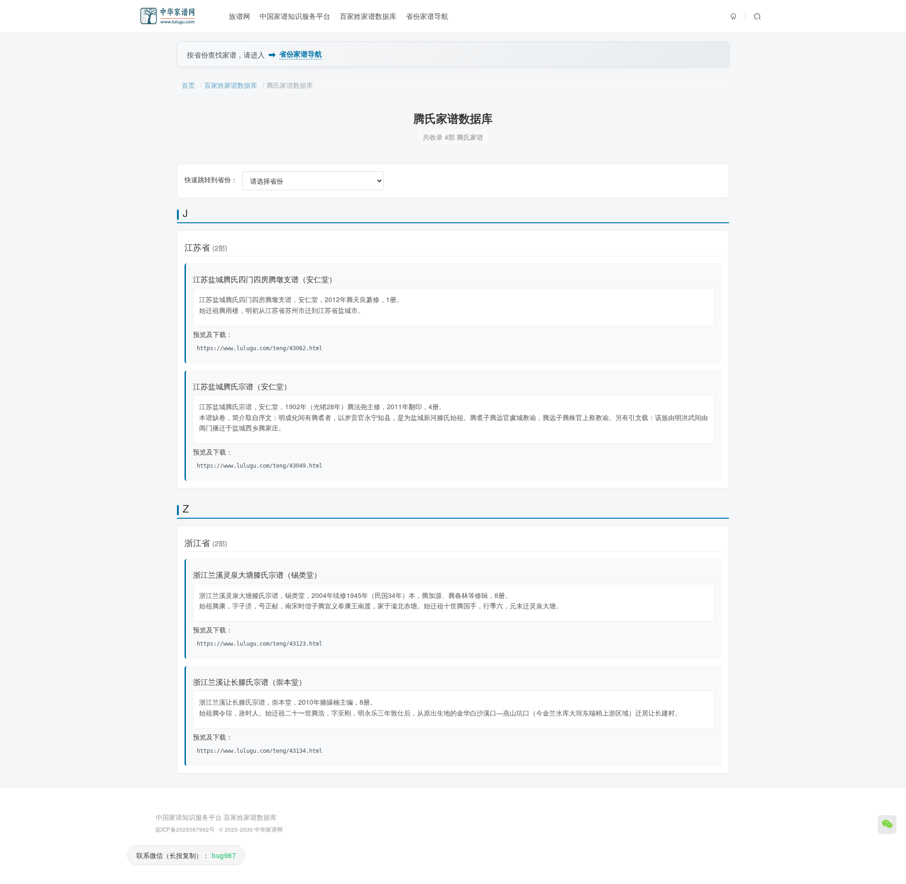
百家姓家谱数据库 (368, 16)
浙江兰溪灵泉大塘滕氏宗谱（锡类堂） (257, 574)
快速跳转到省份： (211, 179)
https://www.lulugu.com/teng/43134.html (259, 751)
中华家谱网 (268, 829)
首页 (188, 85)
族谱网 (239, 16)
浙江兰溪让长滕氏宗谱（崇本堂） (249, 681)
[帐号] (733, 16)
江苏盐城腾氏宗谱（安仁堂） (242, 386)
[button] (757, 16)
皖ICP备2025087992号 (185, 829)
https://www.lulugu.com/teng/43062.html (259, 348)
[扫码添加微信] (887, 824)
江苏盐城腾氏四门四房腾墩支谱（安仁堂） (264, 279)
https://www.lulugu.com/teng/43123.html (259, 643)
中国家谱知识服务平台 (295, 16)
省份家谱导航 (427, 16)
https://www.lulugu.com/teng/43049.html (259, 466)
